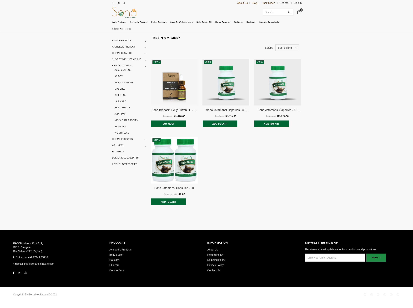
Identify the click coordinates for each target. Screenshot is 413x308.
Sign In (298, 3)
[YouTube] (125, 3)
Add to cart (220, 124)
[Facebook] (114, 3)
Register (284, 3)
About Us (242, 3)
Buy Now (168, 124)
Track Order (268, 3)
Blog (254, 3)
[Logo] (132, 12)
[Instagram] (120, 3)
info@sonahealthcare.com (39, 263)
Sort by (269, 47)
